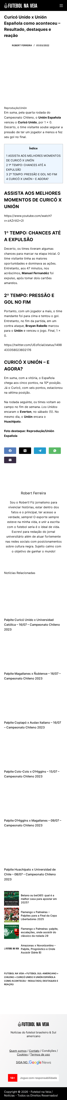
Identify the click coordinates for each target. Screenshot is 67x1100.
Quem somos (18, 1051)
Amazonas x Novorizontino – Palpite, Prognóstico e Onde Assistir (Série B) (38, 949)
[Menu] (61, 5)
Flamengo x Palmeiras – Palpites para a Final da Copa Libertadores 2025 (39, 915)
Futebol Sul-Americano (41, 973)
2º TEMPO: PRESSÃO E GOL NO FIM (31, 174)
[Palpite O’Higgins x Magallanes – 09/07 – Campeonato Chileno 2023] (33, 798)
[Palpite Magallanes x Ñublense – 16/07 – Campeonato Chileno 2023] (33, 651)
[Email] (10, 460)
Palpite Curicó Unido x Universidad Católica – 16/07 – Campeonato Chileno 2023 (32, 624)
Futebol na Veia (14, 973)
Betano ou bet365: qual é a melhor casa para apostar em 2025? (39, 899)
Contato (34, 1051)
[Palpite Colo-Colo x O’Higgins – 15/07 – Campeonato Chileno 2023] (33, 749)
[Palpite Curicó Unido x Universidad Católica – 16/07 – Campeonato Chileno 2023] (33, 597)
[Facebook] (10, 450)
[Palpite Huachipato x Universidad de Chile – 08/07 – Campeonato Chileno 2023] (33, 847)
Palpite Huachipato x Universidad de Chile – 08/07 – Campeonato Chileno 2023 (30, 874)
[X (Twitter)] (25, 450)
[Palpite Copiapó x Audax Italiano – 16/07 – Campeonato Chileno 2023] (33, 700)
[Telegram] (40, 450)
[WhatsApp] (55, 450)
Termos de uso (40, 1054)
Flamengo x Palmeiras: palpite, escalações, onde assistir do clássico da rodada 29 (39, 932)
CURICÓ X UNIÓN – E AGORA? (27, 179)
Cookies (22, 1054)
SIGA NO (22, 1062)
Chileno (9, 977)
